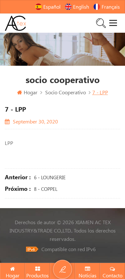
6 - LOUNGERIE (50, 177)
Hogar (31, 92)
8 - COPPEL (45, 189)
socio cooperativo (65, 92)
